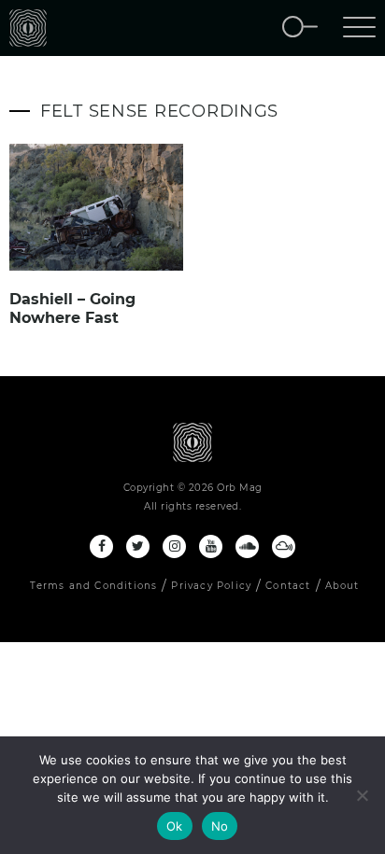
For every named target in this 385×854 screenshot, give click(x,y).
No (220, 826)
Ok (174, 826)
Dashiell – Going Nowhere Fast (72, 308)
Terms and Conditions (93, 586)
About (342, 586)
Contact (287, 586)
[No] (361, 795)
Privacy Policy (211, 586)
